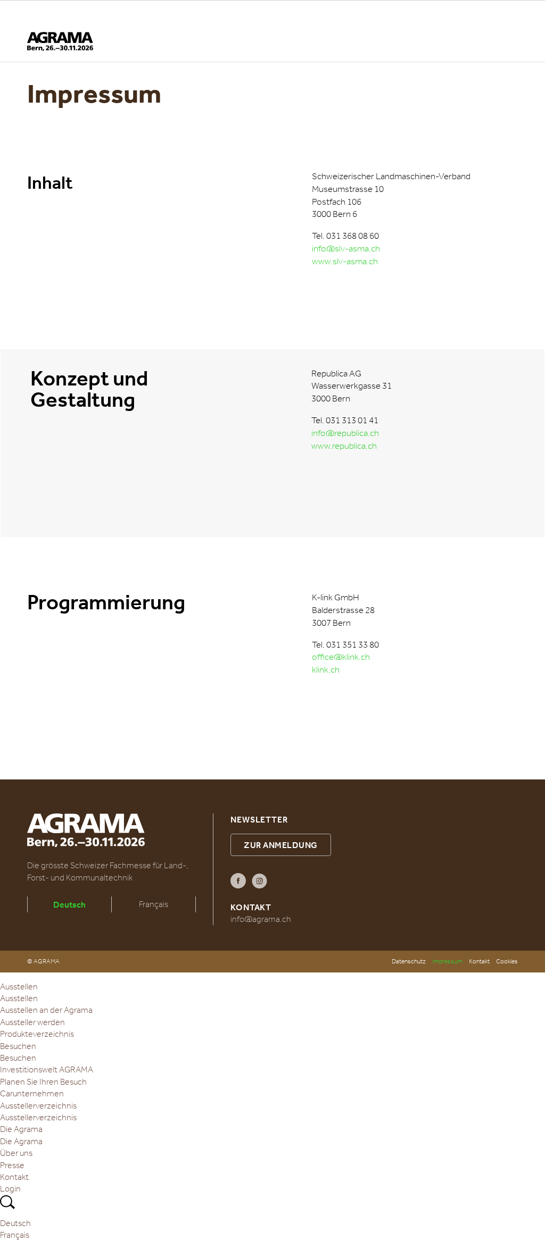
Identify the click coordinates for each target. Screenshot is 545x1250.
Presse (12, 1165)
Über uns (16, 1153)
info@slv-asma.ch (346, 248)
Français (153, 904)
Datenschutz (409, 961)
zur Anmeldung (281, 845)
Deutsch (69, 904)
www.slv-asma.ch (345, 261)
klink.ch (326, 669)
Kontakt (479, 961)
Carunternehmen (32, 1093)
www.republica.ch (344, 445)
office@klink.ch (341, 656)
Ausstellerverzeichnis (38, 1106)
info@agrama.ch (260, 919)
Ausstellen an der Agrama (46, 1010)
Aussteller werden (32, 1022)
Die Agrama (21, 1129)
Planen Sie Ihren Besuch (43, 1082)
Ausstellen (19, 986)
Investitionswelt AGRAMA (46, 1069)
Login (10, 1189)
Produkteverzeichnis (37, 1034)
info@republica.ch (345, 433)
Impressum (447, 961)
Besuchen (18, 1046)
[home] (60, 41)
